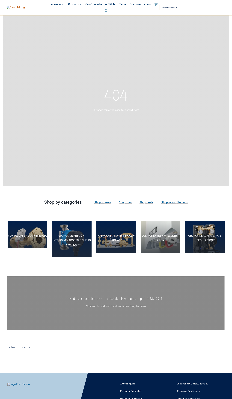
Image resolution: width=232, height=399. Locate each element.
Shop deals (146, 202)
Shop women (102, 202)
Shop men (125, 202)
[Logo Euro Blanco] (18, 384)
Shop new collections (174, 202)
